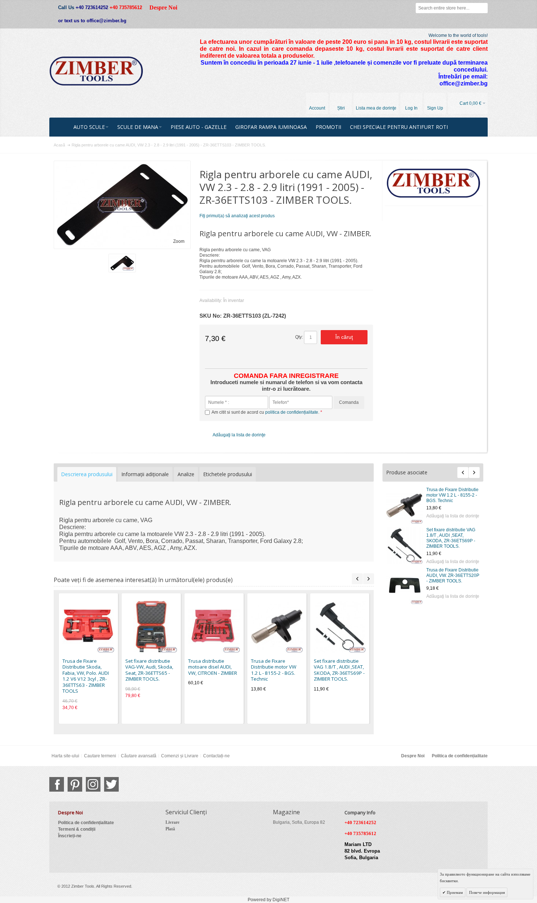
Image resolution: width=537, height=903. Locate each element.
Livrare (172, 822)
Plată (170, 828)
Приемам (454, 892)
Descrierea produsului (87, 474)
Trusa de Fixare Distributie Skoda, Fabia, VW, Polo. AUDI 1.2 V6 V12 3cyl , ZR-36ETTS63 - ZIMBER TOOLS (85, 676)
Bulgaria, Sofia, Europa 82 (299, 822)
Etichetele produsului (227, 474)
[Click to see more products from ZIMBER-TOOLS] (434, 183)
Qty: (299, 337)
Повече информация (487, 892)
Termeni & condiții (76, 829)
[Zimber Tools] (96, 71)
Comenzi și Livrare (179, 755)
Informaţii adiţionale (145, 474)
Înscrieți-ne (69, 835)
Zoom (178, 241)
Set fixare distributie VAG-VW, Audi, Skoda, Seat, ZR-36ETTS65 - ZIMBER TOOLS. (149, 670)
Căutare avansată (138, 755)
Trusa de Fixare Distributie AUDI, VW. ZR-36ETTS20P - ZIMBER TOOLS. (452, 575)
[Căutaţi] (482, 8)
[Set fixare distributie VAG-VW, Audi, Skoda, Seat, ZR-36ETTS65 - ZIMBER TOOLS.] (151, 627)
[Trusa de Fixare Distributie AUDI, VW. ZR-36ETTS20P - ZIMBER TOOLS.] (404, 585)
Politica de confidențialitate (460, 755)
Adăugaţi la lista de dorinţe (452, 516)
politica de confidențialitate (291, 412)
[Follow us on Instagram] (93, 784)
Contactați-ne (216, 755)
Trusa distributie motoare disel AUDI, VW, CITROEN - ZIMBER (212, 667)
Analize (186, 474)
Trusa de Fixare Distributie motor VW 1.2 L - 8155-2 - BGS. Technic (452, 495)
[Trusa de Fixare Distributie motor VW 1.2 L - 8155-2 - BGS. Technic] (404, 505)
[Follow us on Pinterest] (75, 784)
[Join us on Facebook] (56, 784)
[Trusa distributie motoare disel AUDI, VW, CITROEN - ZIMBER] (214, 627)
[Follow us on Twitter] (111, 784)
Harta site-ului (65, 755)
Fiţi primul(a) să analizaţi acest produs (237, 215)
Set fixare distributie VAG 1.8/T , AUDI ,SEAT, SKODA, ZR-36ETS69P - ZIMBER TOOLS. (450, 538)
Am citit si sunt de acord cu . (266, 412)
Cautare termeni (100, 755)
